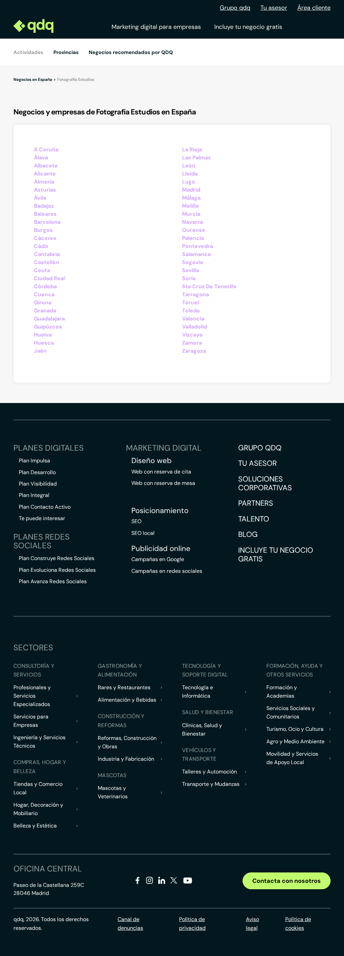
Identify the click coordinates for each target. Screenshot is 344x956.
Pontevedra (197, 246)
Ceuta (42, 270)
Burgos (43, 230)
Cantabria (47, 254)
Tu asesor (273, 8)
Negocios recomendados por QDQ (131, 52)
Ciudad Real (49, 278)
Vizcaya (192, 334)
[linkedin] (161, 881)
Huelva (43, 334)
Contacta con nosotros (286, 881)
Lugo (188, 181)
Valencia (193, 318)
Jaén (40, 350)
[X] (173, 881)
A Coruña (46, 149)
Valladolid (194, 326)
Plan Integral (34, 495)
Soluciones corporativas (265, 483)
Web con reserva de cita (161, 471)
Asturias (45, 189)
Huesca (44, 342)
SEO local (143, 533)
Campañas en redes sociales (166, 570)
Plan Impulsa (34, 460)
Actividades (28, 52)
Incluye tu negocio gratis (248, 27)
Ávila (40, 197)
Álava (41, 157)
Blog (248, 534)
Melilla (190, 205)
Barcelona (47, 221)
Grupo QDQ (260, 448)
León (188, 165)
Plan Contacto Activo (45, 506)
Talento (253, 519)
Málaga (191, 197)
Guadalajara (49, 318)
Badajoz (44, 205)
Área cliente (314, 8)
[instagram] (149, 881)
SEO (136, 521)
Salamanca (196, 254)
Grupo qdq (235, 8)
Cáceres (45, 238)
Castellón (46, 262)
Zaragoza (194, 350)
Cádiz (41, 246)
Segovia (192, 262)
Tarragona (195, 294)
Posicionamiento (159, 510)
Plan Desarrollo (37, 472)
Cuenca (44, 294)
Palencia (193, 238)
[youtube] (187, 883)
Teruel (190, 302)
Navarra (192, 221)
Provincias (66, 52)
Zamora (192, 342)
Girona (42, 302)
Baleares (45, 213)
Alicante (45, 173)
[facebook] (137, 881)
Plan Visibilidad (38, 483)
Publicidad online (160, 548)
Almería (44, 181)
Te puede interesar (42, 518)
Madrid (191, 189)
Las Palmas (196, 157)
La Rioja (192, 149)
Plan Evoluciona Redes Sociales (57, 569)
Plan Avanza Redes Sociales (53, 581)
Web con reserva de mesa (163, 483)
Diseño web (151, 460)
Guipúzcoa (48, 326)
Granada (45, 310)
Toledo (191, 310)
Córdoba (45, 286)
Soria (189, 278)
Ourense (193, 230)
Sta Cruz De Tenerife (209, 286)
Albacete (46, 165)
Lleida (190, 173)
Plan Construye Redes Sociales (56, 558)
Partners (255, 503)
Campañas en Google (157, 559)
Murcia (191, 213)
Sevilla (190, 270)
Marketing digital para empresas (156, 27)
